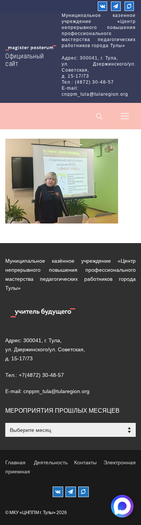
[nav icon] (125, 116)
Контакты (85, 462)
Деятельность (51, 462)
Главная (15, 462)
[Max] (129, 6)
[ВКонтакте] (102, 6)
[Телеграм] (115, 6)
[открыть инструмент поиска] (99, 116)
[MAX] (83, 492)
